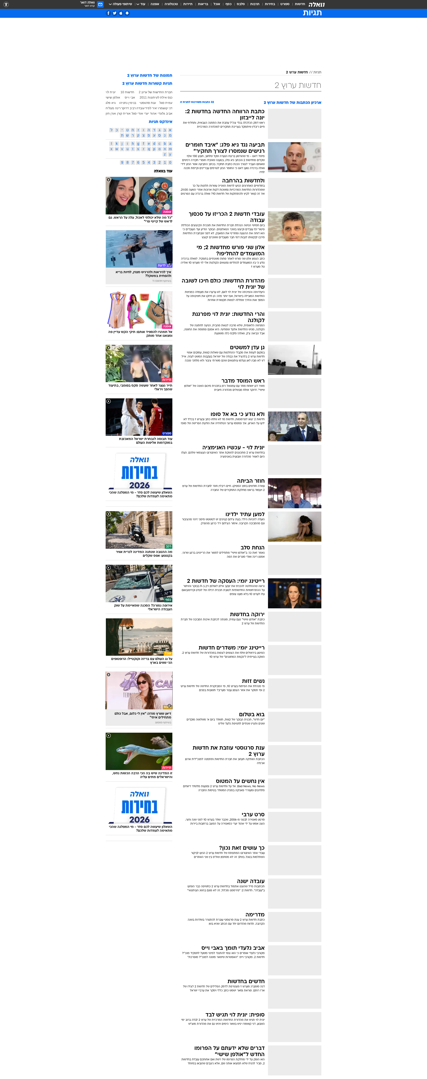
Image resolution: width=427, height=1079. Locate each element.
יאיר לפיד (151, 108)
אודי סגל (137, 113)
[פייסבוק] (108, 13)
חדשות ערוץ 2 (297, 72)
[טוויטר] (114, 13)
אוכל (217, 4)
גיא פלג (111, 103)
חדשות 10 (127, 92)
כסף (229, 4)
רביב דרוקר (128, 108)
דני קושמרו (165, 108)
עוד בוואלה (163, 171)
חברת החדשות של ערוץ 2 (155, 92)
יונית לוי (111, 92)
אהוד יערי (150, 113)
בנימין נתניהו (127, 103)
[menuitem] (297, 4)
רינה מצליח (113, 108)
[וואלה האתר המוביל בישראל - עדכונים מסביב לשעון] (317, 4)
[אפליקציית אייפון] (121, 13)
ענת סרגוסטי (147, 103)
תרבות (255, 4)
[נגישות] (6, 4)
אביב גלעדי (165, 113)
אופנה (155, 4)
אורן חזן (111, 113)
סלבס (241, 4)
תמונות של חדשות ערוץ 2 (149, 76)
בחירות (270, 4)
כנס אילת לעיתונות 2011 (156, 97)
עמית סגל (165, 103)
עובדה (140, 108)
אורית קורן (124, 113)
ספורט (285, 4)
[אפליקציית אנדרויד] (127, 13)
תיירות (188, 4)
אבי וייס (130, 97)
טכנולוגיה (171, 4)
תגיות (317, 72)
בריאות (203, 4)
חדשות (300, 4)
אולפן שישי (113, 97)
